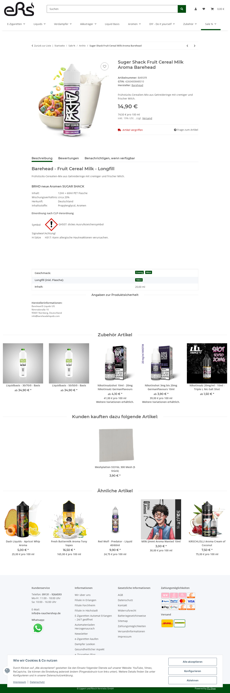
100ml (139, 280)
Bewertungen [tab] (68, 158)
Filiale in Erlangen (85, 600)
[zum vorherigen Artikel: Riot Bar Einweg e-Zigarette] (187, 46)
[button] (196, 9)
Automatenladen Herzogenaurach (85, 626)
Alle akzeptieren (193, 661)
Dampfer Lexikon (85, 644)
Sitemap (123, 621)
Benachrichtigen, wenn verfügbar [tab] (110, 158)
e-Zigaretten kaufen (86, 639)
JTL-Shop (211, 688)
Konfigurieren (192, 671)
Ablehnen (193, 680)
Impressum (19, 681)
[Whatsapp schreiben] (38, 627)
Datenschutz (37, 681)
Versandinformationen (131, 631)
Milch (148, 272)
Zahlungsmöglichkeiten (132, 626)
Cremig (139, 272)
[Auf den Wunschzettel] (105, 66)
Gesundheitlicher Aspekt (89, 649)
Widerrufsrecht (127, 610)
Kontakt (122, 605)
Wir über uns (83, 595)
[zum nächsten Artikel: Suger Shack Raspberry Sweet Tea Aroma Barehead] (194, 46)
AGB (120, 595)
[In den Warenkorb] (34, 58)
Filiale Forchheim (85, 605)
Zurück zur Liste (42, 45)
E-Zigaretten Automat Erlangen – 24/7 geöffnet (93, 617)
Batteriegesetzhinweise (132, 615)
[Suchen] (182, 9)
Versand (147, 118)
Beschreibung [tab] (42, 158)
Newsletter (81, 633)
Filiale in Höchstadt (86, 610)
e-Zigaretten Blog (85, 654)
